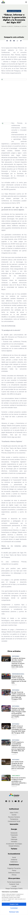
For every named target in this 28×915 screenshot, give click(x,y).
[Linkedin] (19, 801)
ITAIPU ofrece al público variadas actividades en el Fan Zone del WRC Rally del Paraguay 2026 (18, 729)
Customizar (14, 908)
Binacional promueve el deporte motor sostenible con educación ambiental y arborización (18, 781)
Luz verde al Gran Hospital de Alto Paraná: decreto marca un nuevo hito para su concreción (18, 765)
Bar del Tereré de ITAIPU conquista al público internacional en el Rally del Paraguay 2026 (18, 695)
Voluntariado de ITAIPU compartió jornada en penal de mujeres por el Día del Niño (18, 679)
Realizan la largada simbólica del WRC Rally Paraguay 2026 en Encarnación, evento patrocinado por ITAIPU (18, 712)
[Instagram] (9, 801)
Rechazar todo (14, 912)
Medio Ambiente (16, 775)
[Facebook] (6, 801)
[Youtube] (16, 801)
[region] (14, 902)
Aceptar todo (14, 904)
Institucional (15, 656)
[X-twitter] (12, 801)
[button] (26, 2)
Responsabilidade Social (14, 11)
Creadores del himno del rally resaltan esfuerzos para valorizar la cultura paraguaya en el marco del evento (18, 662)
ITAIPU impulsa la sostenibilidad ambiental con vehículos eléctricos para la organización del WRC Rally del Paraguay (18, 747)
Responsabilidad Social (18, 674)
